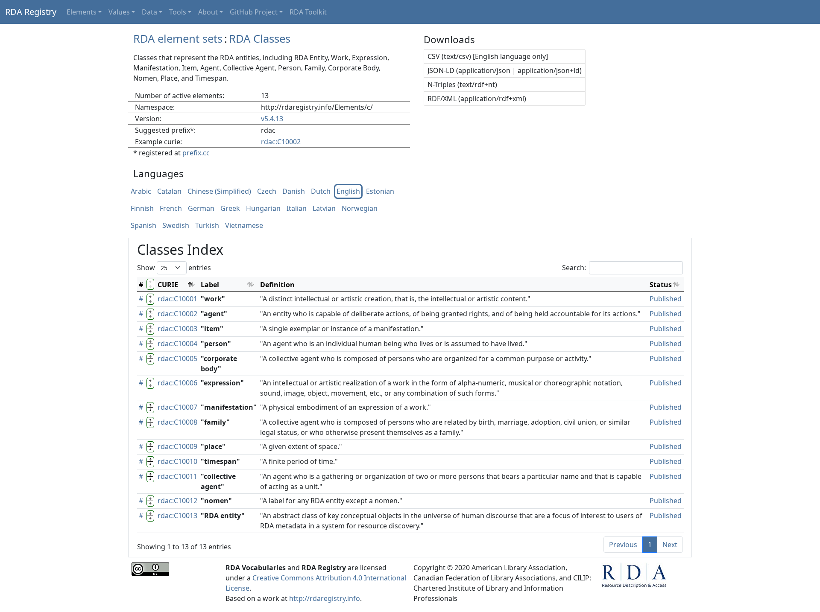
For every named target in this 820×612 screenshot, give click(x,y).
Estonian (380, 191)
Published (666, 298)
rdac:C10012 (177, 500)
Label (210, 284)
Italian (297, 208)
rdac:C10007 (177, 407)
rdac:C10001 (177, 298)
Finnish (142, 208)
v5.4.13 (272, 118)
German (201, 208)
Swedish (175, 225)
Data (149, 12)
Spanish (143, 225)
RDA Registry (30, 11)
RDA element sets (178, 38)
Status (661, 284)
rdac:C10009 (177, 446)
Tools (177, 12)
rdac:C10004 (177, 343)
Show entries (174, 267)
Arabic (141, 191)
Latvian (324, 208)
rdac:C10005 (177, 358)
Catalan (169, 191)
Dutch (321, 191)
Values (119, 12)
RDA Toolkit (308, 12)
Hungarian (263, 208)
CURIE (168, 284)
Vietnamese (244, 225)
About (208, 12)
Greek (230, 208)
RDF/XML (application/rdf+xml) (477, 98)
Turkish (207, 225)
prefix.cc (196, 152)
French (171, 208)
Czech (266, 191)
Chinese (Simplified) (219, 191)
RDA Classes (259, 38)
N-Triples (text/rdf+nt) (462, 84)
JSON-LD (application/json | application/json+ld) (505, 70)
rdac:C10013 (177, 515)
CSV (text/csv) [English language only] (488, 56)
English (348, 191)
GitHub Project (254, 12)
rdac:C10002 (281, 141)
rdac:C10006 (177, 383)
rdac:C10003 (177, 328)
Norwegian (360, 208)
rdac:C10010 (177, 461)
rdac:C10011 (177, 476)
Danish (293, 191)
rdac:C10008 (177, 422)
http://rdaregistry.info (324, 598)
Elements (82, 12)
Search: (574, 267)
